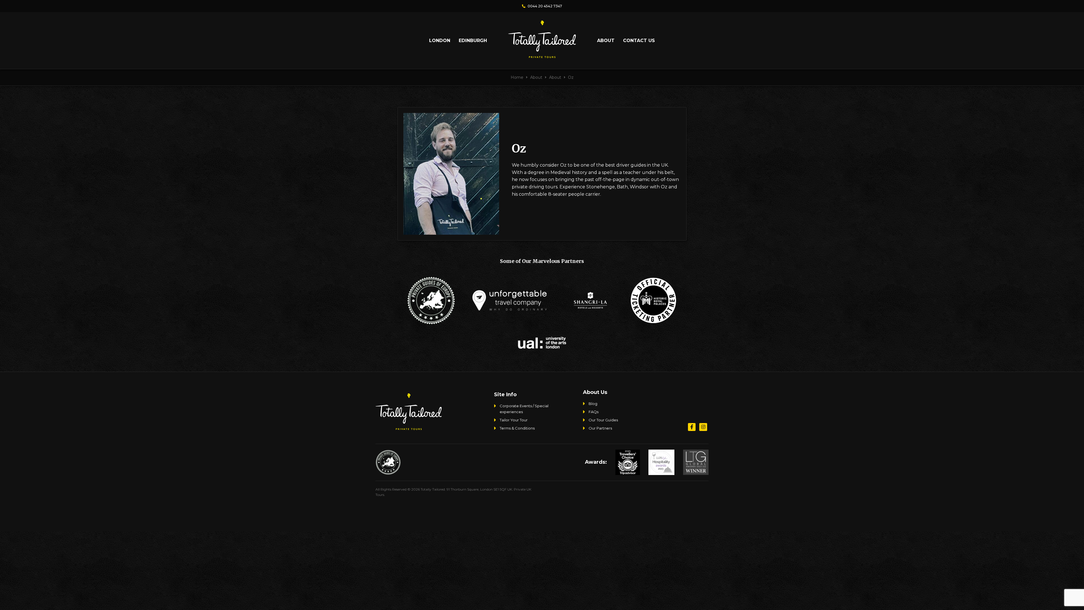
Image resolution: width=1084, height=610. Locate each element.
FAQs (593, 411)
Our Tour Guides (603, 420)
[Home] (542, 56)
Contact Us (639, 40)
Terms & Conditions (517, 428)
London (439, 40)
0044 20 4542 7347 (544, 6)
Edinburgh (473, 40)
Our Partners (600, 428)
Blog (593, 403)
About (606, 40)
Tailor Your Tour (514, 420)
